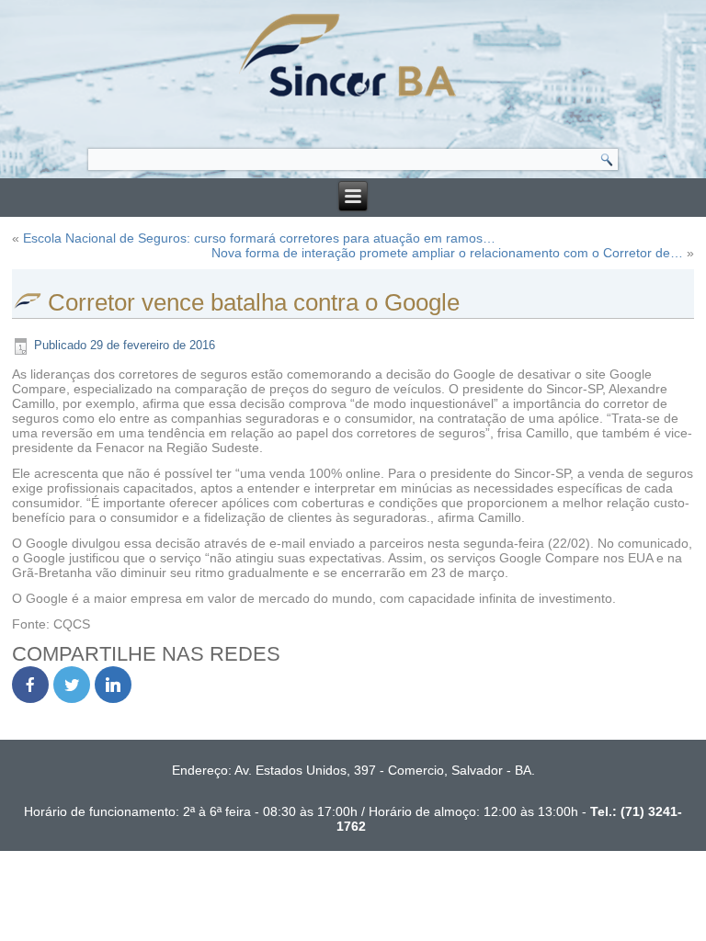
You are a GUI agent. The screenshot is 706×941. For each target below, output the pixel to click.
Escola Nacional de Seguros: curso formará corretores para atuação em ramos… (259, 238)
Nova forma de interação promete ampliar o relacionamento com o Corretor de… (447, 252)
